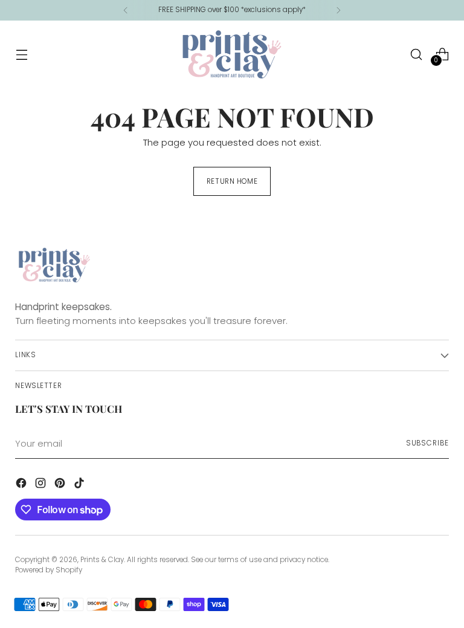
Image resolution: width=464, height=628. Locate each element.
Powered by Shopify (48, 570)
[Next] (338, 10)
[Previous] (125, 10)
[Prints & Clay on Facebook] (22, 485)
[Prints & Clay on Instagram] (41, 485)
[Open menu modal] (21, 54)
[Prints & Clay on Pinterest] (61, 485)
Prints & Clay (102, 560)
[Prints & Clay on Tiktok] (80, 485)
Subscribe (427, 443)
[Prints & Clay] (232, 54)
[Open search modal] (416, 54)
